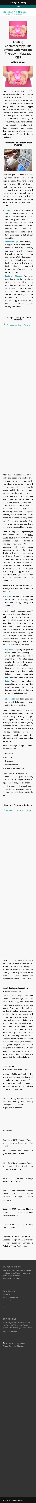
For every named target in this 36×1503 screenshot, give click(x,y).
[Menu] (32, 11)
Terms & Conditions (8, 1301)
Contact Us (6, 1304)
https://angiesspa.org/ (12, 991)
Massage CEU (6, 1294)
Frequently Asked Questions (10, 1297)
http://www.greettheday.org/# (15, 1069)
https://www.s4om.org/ (12, 1108)
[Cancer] (18, 30)
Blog (4, 1307)
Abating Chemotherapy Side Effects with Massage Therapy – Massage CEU (18, 49)
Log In (18, 6)
